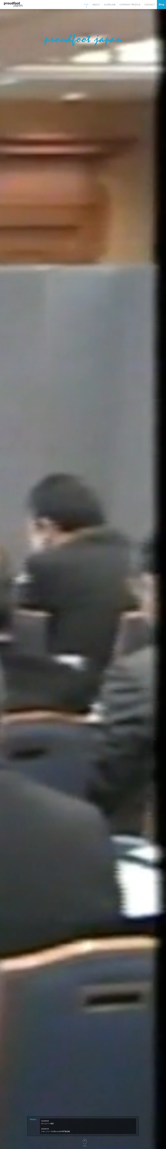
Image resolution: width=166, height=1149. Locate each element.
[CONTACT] (150, 4)
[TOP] (86, 4)
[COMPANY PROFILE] (130, 4)
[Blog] (161, 4)
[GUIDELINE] (109, 4)
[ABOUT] (96, 4)
